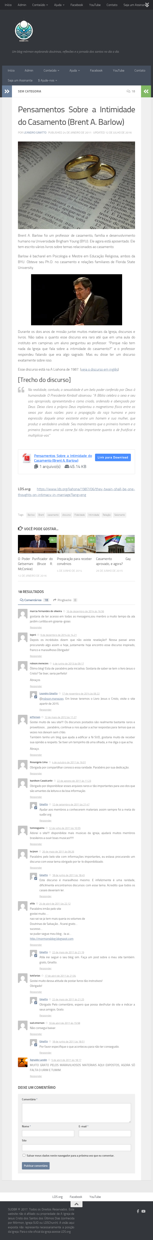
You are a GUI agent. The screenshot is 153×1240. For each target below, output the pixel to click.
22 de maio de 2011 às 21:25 (68, 999)
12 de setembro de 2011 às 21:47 (70, 804)
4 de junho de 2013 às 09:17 (68, 663)
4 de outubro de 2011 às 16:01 (69, 762)
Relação (107, 514)
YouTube (95, 5)
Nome (26, 1126)
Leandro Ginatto (35, 132)
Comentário (29, 1099)
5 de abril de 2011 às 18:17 (66, 1060)
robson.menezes (53, 698)
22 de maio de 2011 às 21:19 (68, 952)
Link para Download (113, 457)
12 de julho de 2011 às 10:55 (64, 828)
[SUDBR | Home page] (24, 30)
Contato (112, 5)
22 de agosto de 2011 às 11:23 (74, 780)
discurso (66, 514)
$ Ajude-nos (46, 80)
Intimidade (93, 514)
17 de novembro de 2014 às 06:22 (81, 693)
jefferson (35, 717)
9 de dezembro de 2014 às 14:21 (58, 635)
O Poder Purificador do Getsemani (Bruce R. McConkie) (35, 564)
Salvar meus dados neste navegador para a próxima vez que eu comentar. (70, 1155)
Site (24, 1140)
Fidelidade (80, 514)
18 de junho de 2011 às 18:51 (68, 1041)
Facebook (77, 5)
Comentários (36, 600)
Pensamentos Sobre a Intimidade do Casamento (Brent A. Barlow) (63, 458)
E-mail (83, 1126)
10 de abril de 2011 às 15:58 (64, 1022)
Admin (22, 5)
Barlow (31, 514)
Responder (36, 627)
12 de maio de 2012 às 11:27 (60, 717)
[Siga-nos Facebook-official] (138, 1211)
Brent (41, 514)
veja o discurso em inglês (99, 369)
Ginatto (43, 804)
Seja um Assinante (136, 5)
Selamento (119, 514)
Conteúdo (38, 5)
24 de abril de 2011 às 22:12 (55, 903)
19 (131, 540)
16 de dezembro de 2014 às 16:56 (85, 611)
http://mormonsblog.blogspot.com (52, 939)
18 (133, 91)
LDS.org (57, 1197)
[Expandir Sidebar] (7, 91)
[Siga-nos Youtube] (143, 1211)
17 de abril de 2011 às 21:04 (60, 975)
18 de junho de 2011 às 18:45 (68, 875)
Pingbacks (67, 600)
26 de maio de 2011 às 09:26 (58, 851)
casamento (53, 514)
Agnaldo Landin (38, 1059)
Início (8, 5)
